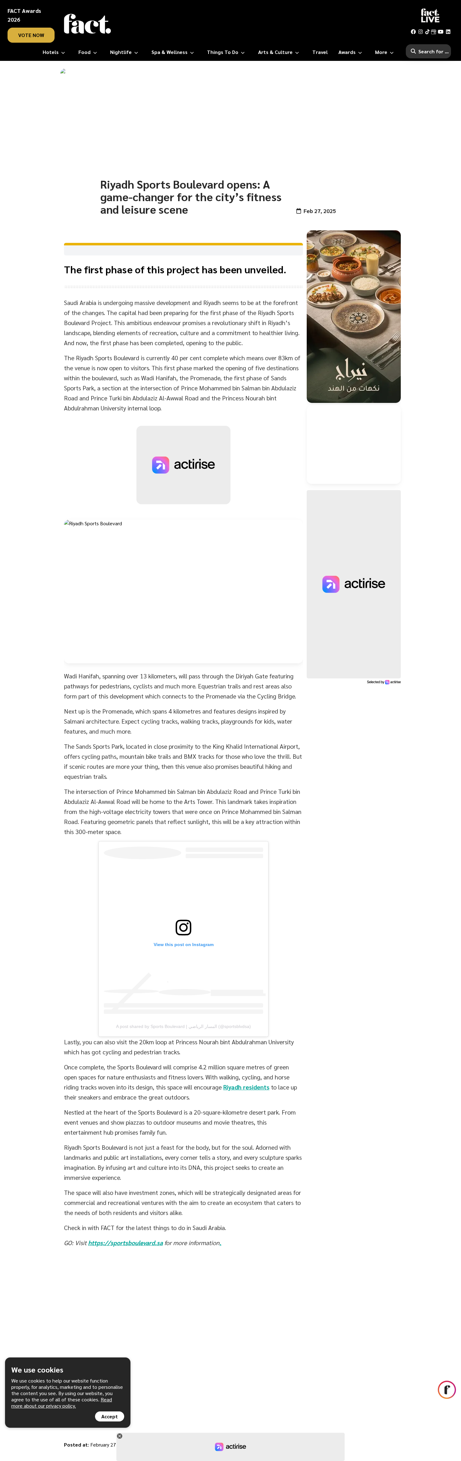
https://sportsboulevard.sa (125, 1243)
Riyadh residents (246, 1087)
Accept (109, 1416)
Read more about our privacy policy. (61, 1402)
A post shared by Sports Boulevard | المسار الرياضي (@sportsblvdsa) (183, 1026)
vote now (31, 35)
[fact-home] (87, 24)
